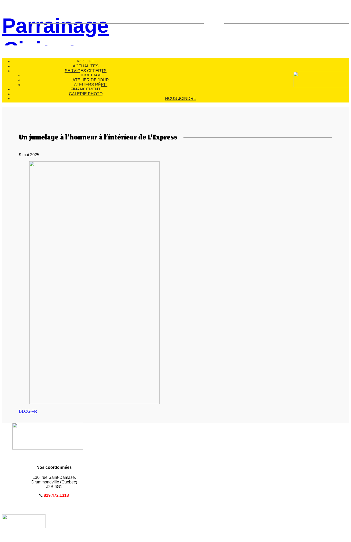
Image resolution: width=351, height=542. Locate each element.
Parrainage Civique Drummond (40, 29)
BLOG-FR (28, 411)
